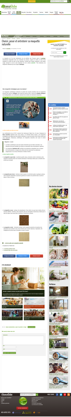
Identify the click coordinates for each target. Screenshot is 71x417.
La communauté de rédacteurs (37, 397)
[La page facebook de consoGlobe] (57, 394)
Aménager (17, 36)
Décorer (45, 36)
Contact (2, 400)
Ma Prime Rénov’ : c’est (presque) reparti (57, 361)
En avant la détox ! (52, 234)
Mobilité (46, 12)
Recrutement (34, 401)
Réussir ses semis (52, 199)
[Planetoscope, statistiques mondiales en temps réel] (16, 413)
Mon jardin (23, 12)
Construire (38, 36)
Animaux (24, 36)
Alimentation (4, 12)
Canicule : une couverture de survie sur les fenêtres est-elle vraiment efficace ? (57, 310)
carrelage (43, 58)
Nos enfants (29, 12)
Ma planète (35, 12)
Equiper (58, 36)
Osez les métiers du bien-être (55, 266)
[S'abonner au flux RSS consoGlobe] (68, 394)
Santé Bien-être (14, 12)
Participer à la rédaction (36, 399)
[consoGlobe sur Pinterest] (65, 394)
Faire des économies (67, 36)
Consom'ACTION (56, 12)
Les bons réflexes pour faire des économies (57, 223)
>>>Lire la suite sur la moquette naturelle (14, 243)
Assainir (31, 36)
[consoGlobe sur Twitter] (61, 394)
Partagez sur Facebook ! (10, 53)
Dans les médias (35, 400)
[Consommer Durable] (27, 413)
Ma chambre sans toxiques (54, 280)
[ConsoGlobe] (9, 6)
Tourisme (41, 12)
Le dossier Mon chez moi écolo (10, 250)
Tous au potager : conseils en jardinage (57, 211)
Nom (4, 345)
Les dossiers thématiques (37, 403)
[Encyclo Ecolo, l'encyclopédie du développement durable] (37, 413)
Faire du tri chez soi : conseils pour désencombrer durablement (56, 323)
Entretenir (52, 36)
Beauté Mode (9, 12)
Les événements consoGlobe (37, 404)
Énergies (51, 12)
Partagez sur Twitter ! (23, 53)
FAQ (2, 401)
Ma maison (18, 12)
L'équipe (2, 399)
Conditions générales (5, 403)
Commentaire (5, 335)
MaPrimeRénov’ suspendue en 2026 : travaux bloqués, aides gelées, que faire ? (58, 387)
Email (4, 349)
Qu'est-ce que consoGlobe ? (6, 397)
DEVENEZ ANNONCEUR (22, 408)
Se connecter (32, 1)
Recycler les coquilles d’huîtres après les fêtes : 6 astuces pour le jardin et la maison (58, 374)
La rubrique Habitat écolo (9, 248)
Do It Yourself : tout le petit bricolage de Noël (58, 259)
